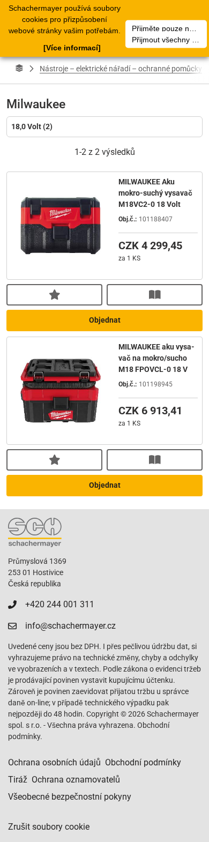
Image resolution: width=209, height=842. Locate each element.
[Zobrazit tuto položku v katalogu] (155, 294)
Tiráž (17, 779)
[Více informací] (72, 47)
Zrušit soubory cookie (48, 827)
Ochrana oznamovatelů (76, 779)
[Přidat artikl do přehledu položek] (54, 294)
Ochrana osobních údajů (54, 762)
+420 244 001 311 (59, 604)
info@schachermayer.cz (70, 626)
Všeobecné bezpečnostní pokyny (69, 797)
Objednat (105, 320)
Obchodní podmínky (143, 762)
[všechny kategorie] (19, 68)
